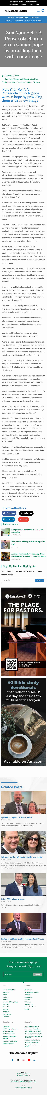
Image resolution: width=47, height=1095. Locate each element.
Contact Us (6, 992)
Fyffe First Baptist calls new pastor (16, 817)
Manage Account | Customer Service (33, 1045)
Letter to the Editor (8, 1031)
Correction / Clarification (10, 1041)
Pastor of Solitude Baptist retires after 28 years (22, 939)
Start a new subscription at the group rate (33, 1037)
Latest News (34, 17)
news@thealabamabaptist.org (23, 1087)
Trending (9, 21)
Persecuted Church (30, 1007)
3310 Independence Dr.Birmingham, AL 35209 (23, 1074)
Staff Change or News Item (10, 1029)
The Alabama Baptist (16, 1)
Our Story (5, 997)
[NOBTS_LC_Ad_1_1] (23, 632)
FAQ (34, 1081)
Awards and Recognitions (10, 1002)
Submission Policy (8, 1043)
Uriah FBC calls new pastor (13, 899)
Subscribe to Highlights (31, 1042)
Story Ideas (6, 1026)
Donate (5, 994)
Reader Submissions (9, 1034)
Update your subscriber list (32, 1040)
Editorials (27, 994)
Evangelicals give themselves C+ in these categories (27, 531)
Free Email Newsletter (33, 21)
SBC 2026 (11, 17)
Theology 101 (29, 1004)
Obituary (5, 1038)
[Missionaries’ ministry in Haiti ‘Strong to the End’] (5, 544)
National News (10, 82)
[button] (43, 11)
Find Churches (7, 1014)
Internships (6, 1012)
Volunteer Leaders (24, 82)
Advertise (5, 1009)
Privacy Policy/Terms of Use (19, 1081)
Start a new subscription (32, 1026)
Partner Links (6, 1007)
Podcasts (27, 999)
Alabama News (29, 997)
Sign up (40, 580)
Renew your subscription (32, 1029)
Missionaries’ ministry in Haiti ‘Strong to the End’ (28, 543)
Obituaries (27, 1002)
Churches (8, 79)
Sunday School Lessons (31, 992)
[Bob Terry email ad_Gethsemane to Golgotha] (23, 722)
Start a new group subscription (34, 1034)
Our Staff (5, 999)
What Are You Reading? (10, 1036)
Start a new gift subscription (33, 1031)
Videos (27, 1009)
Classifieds (19, 21)
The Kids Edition (22, 17)
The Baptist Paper (31, 1)
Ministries (34, 79)
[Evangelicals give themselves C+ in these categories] (5, 532)
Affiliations (6, 1004)
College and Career (21, 79)
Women (36, 82)
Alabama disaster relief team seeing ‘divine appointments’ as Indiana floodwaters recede (28, 555)
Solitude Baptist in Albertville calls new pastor (22, 857)
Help (30, 1081)
